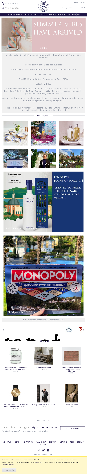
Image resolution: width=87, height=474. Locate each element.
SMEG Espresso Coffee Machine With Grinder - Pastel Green (15, 368)
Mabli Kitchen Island (43, 367)
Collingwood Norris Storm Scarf (43, 405)
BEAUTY (36, 14)
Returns (63, 442)
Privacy (80, 442)
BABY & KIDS (61, 14)
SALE (78, 14)
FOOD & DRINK (11, 14)
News (17, 442)
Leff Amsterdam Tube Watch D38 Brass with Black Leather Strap (15, 405)
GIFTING (68, 14)
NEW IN (74, 14)
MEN (50, 14)
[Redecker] (66, 330)
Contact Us (28, 442)
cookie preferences (8, 464)
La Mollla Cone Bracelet (71, 405)
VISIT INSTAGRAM (73, 428)
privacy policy (39, 462)
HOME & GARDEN (43, 14)
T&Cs (72, 442)
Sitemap (43, 445)
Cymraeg (82, 3)
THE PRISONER (29, 14)
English (75, 3)
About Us (7, 442)
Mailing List (41, 442)
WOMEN (55, 14)
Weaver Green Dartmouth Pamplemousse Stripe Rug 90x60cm (71, 369)
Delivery (52, 442)
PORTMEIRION (20, 14)
